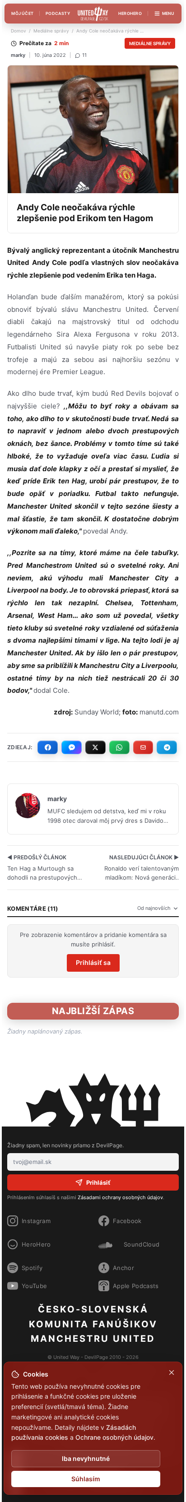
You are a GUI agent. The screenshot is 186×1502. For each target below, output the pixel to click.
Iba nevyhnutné (86, 1458)
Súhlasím (85, 1479)
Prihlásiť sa (93, 962)
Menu (168, 13)
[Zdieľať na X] (95, 747)
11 (84, 55)
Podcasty (58, 13)
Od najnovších (154, 908)
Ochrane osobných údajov (114, 1437)
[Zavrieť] (171, 1372)
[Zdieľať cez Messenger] (71, 747)
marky (18, 55)
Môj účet (22, 13)
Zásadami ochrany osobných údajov (120, 1197)
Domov (18, 30)
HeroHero (130, 13)
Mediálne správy (51, 30)
